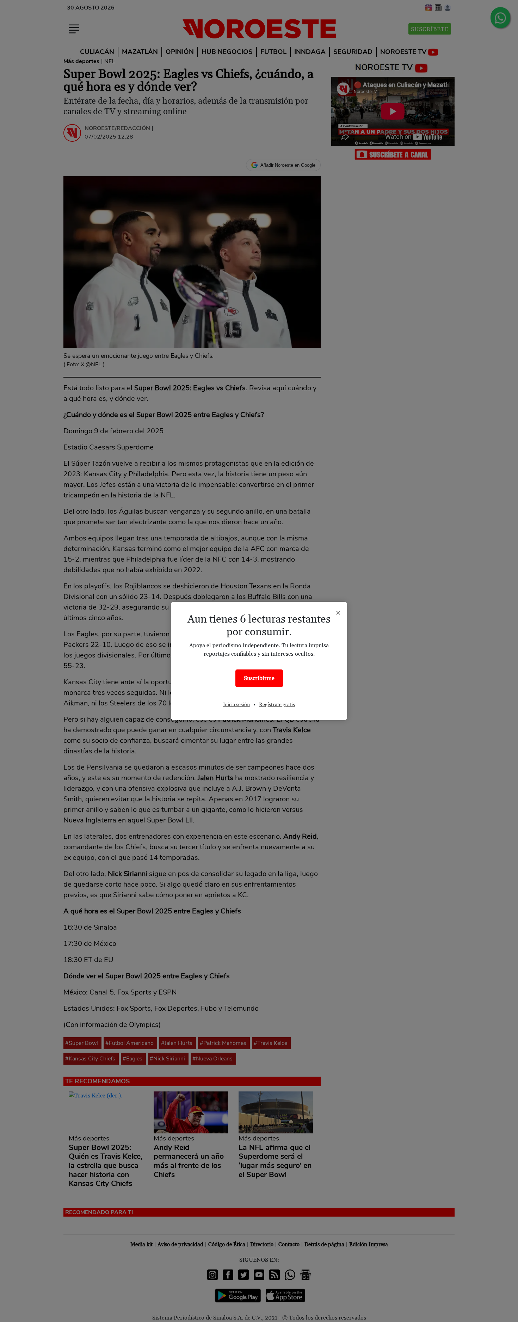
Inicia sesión (236, 705)
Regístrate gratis (277, 705)
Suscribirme (259, 678)
